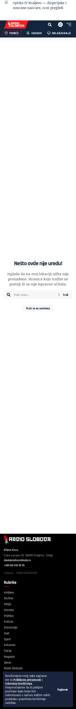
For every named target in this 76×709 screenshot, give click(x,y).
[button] (62, 689)
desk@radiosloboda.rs (17, 560)
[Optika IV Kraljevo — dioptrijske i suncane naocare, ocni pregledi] (38, 10)
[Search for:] (35, 294)
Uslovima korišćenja (18, 683)
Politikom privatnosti (27, 680)
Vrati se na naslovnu (38, 308)
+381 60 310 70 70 (14, 565)
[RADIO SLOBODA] (16, 24)
